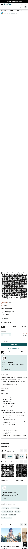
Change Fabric (6, 314)
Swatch (24, 326)
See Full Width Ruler (14, 297)
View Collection (6, 369)
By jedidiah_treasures (19, 480)
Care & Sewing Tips (14, 440)
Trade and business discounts (14, 1)
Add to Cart (14, 344)
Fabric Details (5, 318)
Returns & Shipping (14, 443)
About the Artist (14, 446)
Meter (8, 326)
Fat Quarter (16, 326)
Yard (3, 326)
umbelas (10, 13)
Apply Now (5, 498)
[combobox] (20, 7)
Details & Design (14, 374)
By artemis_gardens (4, 480)
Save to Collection (13, 348)
